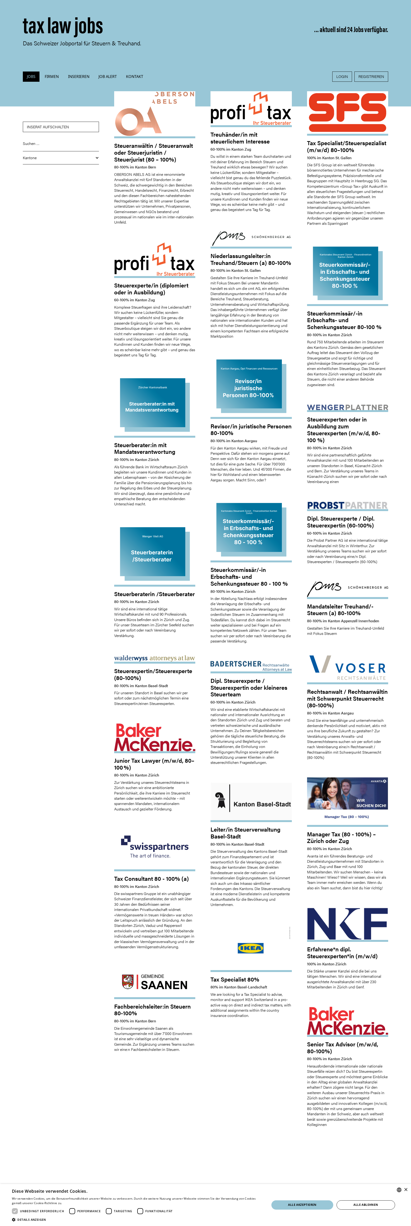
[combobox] (399, 1190)
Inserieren (78, 76)
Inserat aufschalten (48, 126)
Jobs (31, 76)
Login (342, 76)
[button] (61, 157)
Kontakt (134, 76)
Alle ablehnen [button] (365, 1205)
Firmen (52, 76)
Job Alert (107, 76)
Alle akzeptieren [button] (302, 1205)
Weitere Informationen (78, 1203)
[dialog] (205, 1205)
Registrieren (371, 76)
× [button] (405, 1190)
